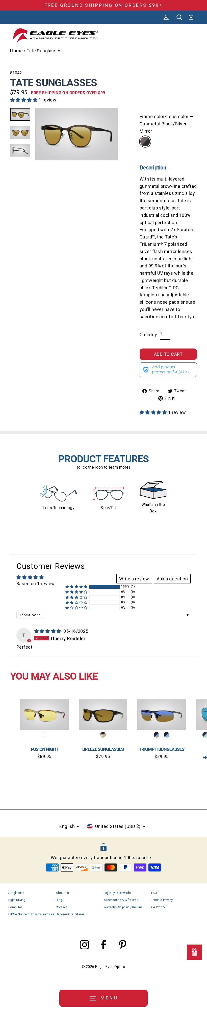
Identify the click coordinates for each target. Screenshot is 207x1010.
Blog (59, 900)
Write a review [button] (134, 578)
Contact (61, 907)
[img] (48, 631)
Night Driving (16, 900)
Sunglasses (16, 893)
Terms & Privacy (162, 900)
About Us (62, 893)
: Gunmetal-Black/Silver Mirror (145, 141)
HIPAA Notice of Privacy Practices (31, 914)
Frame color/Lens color (166, 124)
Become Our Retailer (70, 914)
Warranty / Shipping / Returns (123, 907)
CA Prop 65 (158, 907)
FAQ (154, 893)
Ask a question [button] (172, 578)
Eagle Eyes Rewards (117, 893)
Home (16, 50)
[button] (24, 99)
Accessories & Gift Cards (121, 900)
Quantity (148, 334)
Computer (15, 907)
